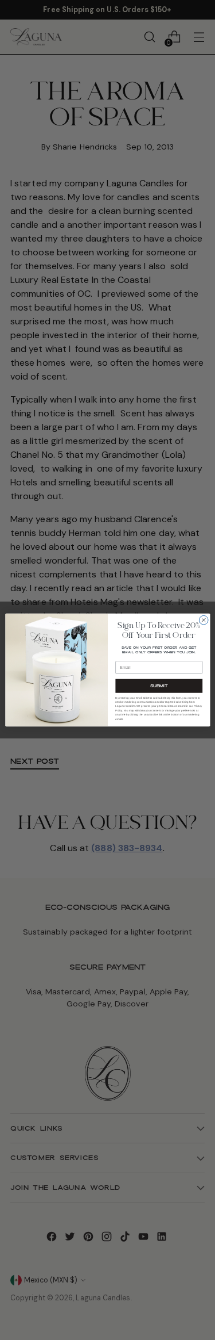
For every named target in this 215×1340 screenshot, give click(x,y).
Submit (158, 685)
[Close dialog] (203, 620)
